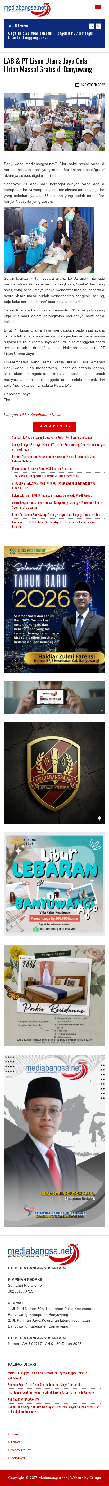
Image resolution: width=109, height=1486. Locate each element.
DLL (23, 414)
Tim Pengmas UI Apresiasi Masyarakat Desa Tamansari (45, 476)
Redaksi (14, 1442)
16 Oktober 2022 (92, 84)
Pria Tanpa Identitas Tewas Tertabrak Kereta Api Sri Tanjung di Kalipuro (51, 1392)
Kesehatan (39, 414)
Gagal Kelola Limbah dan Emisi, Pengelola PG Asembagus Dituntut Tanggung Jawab (51, 35)
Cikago (95, 1478)
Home (13, 1434)
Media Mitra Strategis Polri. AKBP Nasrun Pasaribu (42, 468)
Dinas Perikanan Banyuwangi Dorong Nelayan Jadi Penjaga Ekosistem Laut (56, 515)
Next (98, 26)
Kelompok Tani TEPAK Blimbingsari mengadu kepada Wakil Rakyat (52, 495)
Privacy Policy (19, 1450)
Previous (91, 26)
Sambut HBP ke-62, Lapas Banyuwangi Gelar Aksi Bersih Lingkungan (52, 437)
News (56, 414)
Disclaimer (16, 1458)
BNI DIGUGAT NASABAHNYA (23, 1399)
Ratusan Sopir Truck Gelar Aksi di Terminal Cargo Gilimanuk (44, 1385)
